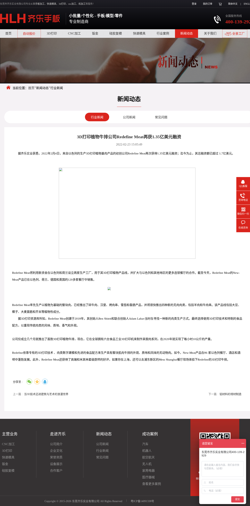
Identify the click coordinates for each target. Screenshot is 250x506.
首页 (8, 33)
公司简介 (56, 444)
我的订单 (207, 4)
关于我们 (210, 33)
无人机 (147, 464)
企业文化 (56, 450)
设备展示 (56, 464)
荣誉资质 (56, 457)
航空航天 (148, 457)
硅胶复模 (115, 33)
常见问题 (161, 117)
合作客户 (56, 470)
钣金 (95, 33)
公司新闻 (129, 117)
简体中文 (233, 4)
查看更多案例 (151, 484)
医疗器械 (148, 477)
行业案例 (163, 33)
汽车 (145, 444)
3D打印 (52, 33)
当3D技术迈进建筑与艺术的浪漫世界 (46, 394)
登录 (194, 4)
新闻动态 (186, 33)
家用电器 (148, 470)
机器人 (147, 450)
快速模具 (139, 33)
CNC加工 (74, 33)
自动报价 (29, 33)
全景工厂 (238, 33)
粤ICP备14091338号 (142, 501)
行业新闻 (97, 117)
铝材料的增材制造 (230, 394)
